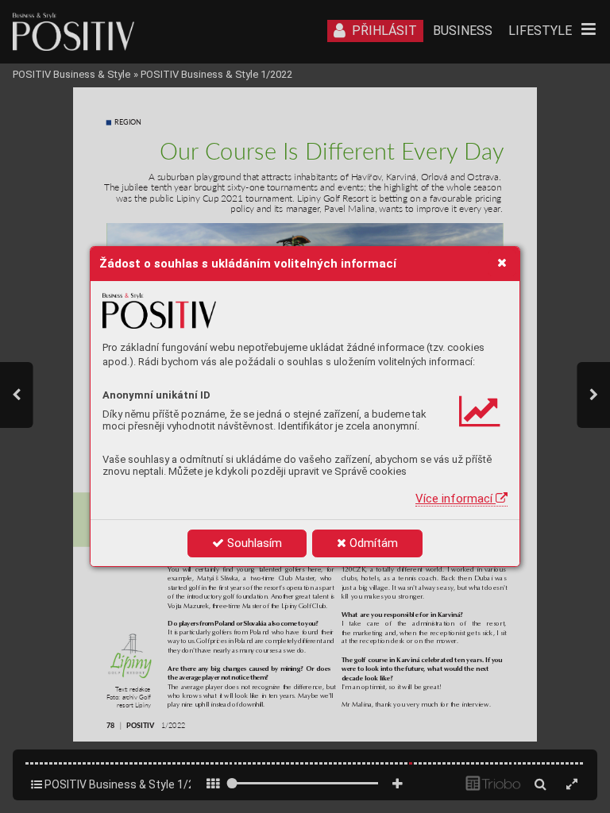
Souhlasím (253, 543)
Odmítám (372, 543)
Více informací (455, 498)
